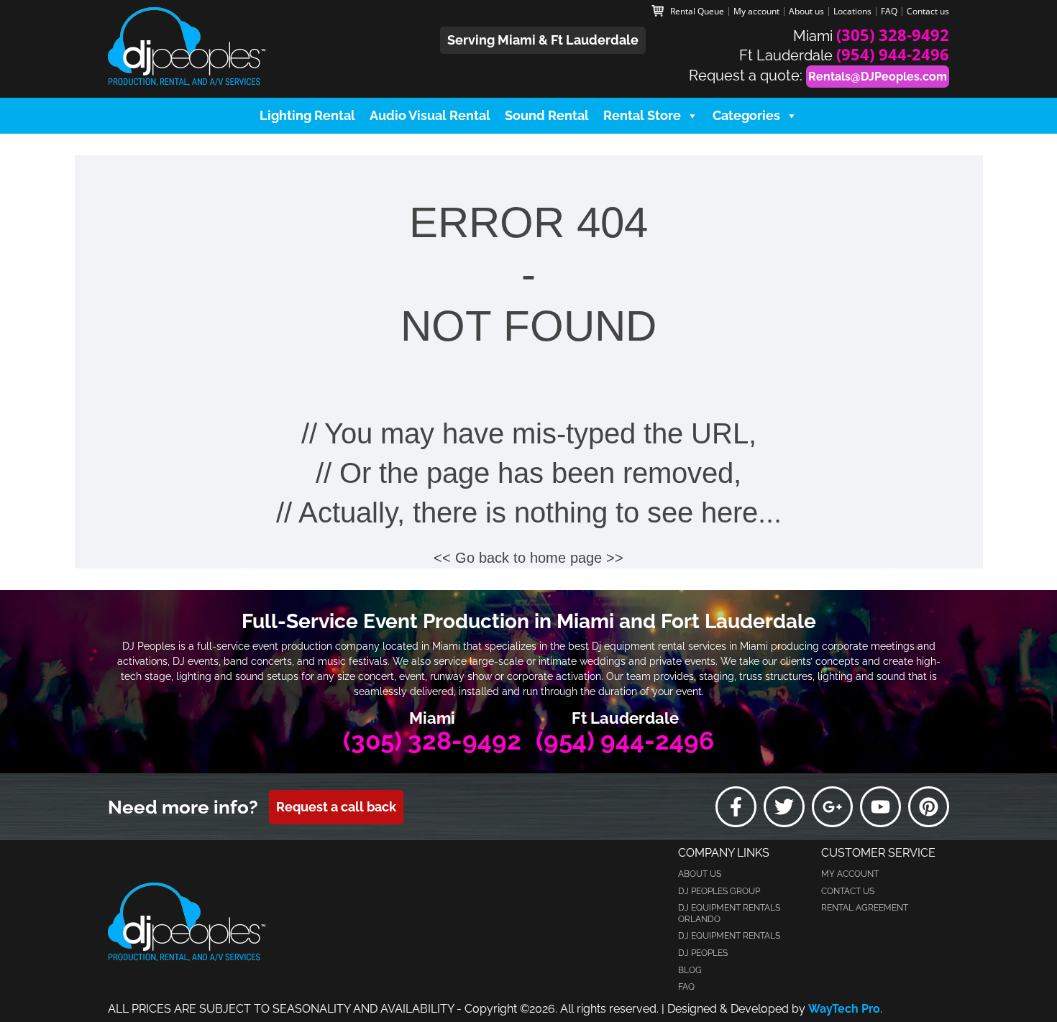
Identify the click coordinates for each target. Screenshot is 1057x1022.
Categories (746, 115)
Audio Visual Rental (430, 115)
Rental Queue (697, 11)
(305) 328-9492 (892, 34)
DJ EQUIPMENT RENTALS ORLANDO (729, 913)
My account (756, 11)
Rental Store (642, 115)
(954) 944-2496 (892, 54)
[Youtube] (880, 806)
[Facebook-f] (735, 806)
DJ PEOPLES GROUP (719, 891)
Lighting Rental (307, 115)
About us (806, 11)
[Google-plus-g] (832, 806)
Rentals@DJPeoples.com (877, 76)
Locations (852, 11)
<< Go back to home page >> (528, 558)
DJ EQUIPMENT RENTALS (729, 936)
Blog (690, 970)
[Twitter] (784, 806)
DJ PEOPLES (703, 953)
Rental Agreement (864, 908)
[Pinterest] (928, 806)
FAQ (889, 11)
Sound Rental (547, 115)
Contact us (928, 11)
